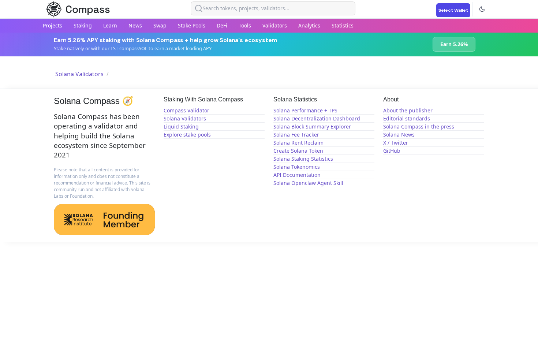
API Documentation (297, 174)
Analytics (309, 25)
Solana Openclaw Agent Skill (308, 182)
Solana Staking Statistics (303, 158)
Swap (160, 25)
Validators (274, 25)
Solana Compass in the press (418, 126)
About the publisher (408, 110)
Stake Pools (191, 25)
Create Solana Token (298, 150)
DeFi (222, 25)
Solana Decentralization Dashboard (316, 118)
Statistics (343, 25)
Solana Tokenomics (296, 166)
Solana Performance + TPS (305, 110)
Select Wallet (453, 10)
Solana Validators (79, 74)
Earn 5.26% (454, 44)
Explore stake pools (187, 134)
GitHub (391, 150)
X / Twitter (395, 142)
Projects (52, 25)
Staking (83, 25)
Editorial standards (406, 118)
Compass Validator (186, 110)
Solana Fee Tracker (296, 134)
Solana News (399, 134)
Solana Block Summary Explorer (312, 126)
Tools (245, 25)
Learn (110, 25)
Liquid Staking (181, 126)
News (135, 25)
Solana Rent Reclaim (298, 142)
